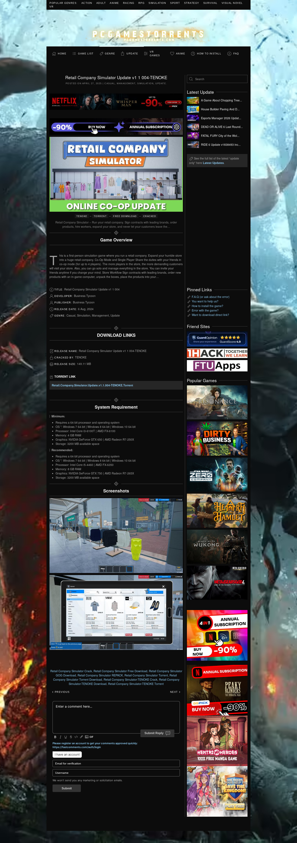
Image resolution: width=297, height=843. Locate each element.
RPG (141, 3)
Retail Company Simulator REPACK (100, 675)
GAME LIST (86, 53)
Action (86, 3)
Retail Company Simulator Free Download (120, 671)
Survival (210, 3)
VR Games (155, 53)
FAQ (236, 53)
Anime (114, 3)
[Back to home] (148, 28)
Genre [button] (110, 53)
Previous (62, 692)
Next (174, 692)
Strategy (191, 3)
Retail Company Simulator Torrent (146, 675)
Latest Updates (213, 163)
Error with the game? (205, 310)
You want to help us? (205, 301)
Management (126, 83)
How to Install (209, 53)
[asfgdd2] (217, 740)
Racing (128, 3)
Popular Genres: (63, 3)
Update (132, 53)
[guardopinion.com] (217, 338)
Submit (67, 788)
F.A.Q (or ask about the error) (211, 297)
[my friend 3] (217, 353)
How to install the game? (207, 306)
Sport (175, 3)
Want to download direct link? (210, 315)
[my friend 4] (217, 365)
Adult (101, 3)
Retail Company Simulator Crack (71, 671)
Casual (109, 83)
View (217, 401)
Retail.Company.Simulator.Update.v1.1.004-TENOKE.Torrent (92, 385)
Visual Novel (232, 3)
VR (52, 6)
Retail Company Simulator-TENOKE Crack (130, 679)
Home (62, 53)
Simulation (157, 3)
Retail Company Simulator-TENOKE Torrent (136, 684)
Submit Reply (153, 733)
